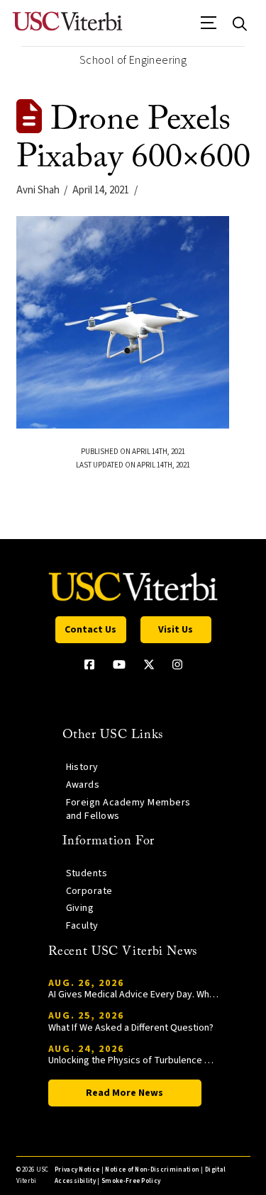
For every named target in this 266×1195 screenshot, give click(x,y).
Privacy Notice (77, 1169)
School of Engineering (133, 60)
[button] (209, 27)
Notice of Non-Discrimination (152, 1169)
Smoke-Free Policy (130, 1181)
